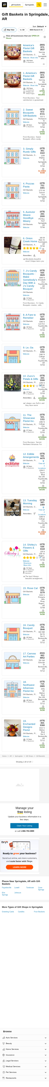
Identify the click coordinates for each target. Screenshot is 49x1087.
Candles (21, 912)
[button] (45, 4)
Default (40, 26)
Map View (10, 30)
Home (4, 756)
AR (11, 756)
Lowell (16, 888)
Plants (36, 382)
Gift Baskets (28, 55)
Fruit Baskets (39, 912)
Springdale (19, 756)
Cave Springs (41, 889)
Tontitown (30, 888)
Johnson (17, 893)
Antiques (37, 245)
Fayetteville (6, 888)
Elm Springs (5, 894)
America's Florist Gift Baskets (28, 48)
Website (26, 58)
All (23, 30)
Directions (27, 563)
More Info (34, 58)
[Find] (38, 4)
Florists (37, 351)
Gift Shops (29, 756)
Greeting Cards (8, 912)
